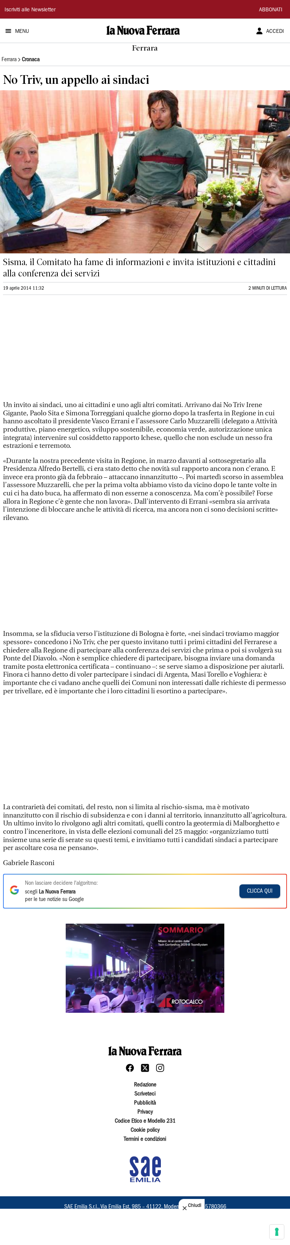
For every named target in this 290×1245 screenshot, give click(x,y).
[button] (145, 968)
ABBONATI (270, 10)
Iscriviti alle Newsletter (30, 10)
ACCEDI (275, 31)
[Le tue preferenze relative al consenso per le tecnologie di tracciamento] (277, 1232)
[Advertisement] (59, 351)
